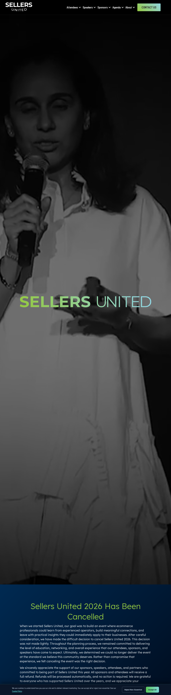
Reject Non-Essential (133, 689)
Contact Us (149, 7)
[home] (18, 7)
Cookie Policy (17, 691)
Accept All (152, 689)
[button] (73, 7)
